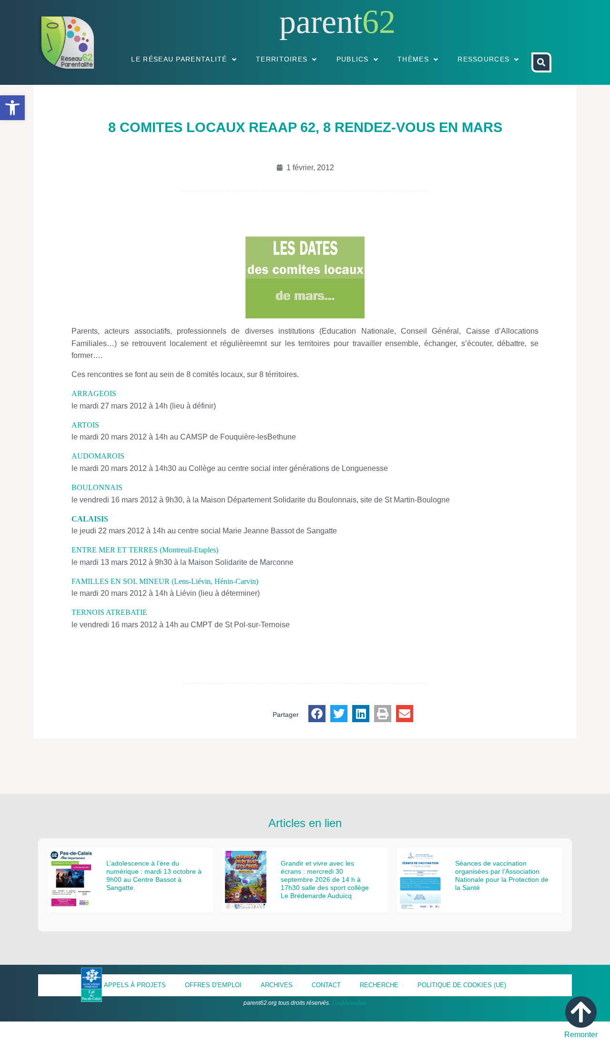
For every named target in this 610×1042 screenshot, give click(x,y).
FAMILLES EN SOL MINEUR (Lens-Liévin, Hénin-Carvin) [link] (164, 581)
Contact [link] (326, 985)
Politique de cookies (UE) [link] (461, 985)
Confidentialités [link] (349, 1003)
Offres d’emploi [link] (213, 985)
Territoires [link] (281, 59)
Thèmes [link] (413, 59)
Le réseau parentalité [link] (179, 59)
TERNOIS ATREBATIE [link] (109, 612)
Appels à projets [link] (135, 985)
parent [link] (320, 21)
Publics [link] (352, 59)
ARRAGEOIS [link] (93, 393)
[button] (316, 713)
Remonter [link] (581, 1035)
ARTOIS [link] (85, 425)
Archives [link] (277, 985)
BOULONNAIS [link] (96, 487)
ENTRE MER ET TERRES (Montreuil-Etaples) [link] (144, 550)
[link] (12, 107)
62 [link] (379, 21)
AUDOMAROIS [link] (97, 456)
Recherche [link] (379, 985)
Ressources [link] (483, 59)
